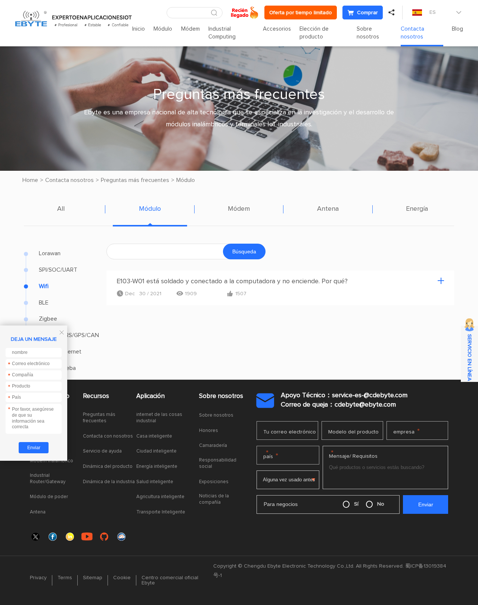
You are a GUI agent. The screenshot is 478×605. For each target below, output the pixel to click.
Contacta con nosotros (108, 436)
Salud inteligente (154, 481)
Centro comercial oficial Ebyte (170, 580)
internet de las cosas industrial (159, 417)
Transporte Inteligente (160, 512)
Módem (190, 29)
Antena (328, 209)
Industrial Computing (222, 33)
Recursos (96, 396)
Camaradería (213, 445)
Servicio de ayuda (102, 451)
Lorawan (49, 253)
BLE (44, 303)
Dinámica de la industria (109, 481)
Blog (457, 29)
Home (30, 180)
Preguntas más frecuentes (135, 180)
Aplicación (150, 396)
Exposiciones (214, 481)
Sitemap (92, 577)
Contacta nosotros (412, 33)
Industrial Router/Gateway (47, 478)
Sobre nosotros (368, 33)
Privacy (38, 577)
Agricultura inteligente (160, 496)
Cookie (122, 577)
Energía (417, 209)
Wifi (44, 286)
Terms (65, 577)
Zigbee (48, 319)
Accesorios (277, 29)
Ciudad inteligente (156, 451)
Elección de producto (314, 33)
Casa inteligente (154, 436)
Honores (208, 430)
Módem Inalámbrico (51, 461)
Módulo (162, 29)
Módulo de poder (49, 496)
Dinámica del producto (108, 466)
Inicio (138, 29)
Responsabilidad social (217, 463)
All (61, 209)
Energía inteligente (156, 466)
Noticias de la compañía (214, 499)
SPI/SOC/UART (58, 270)
